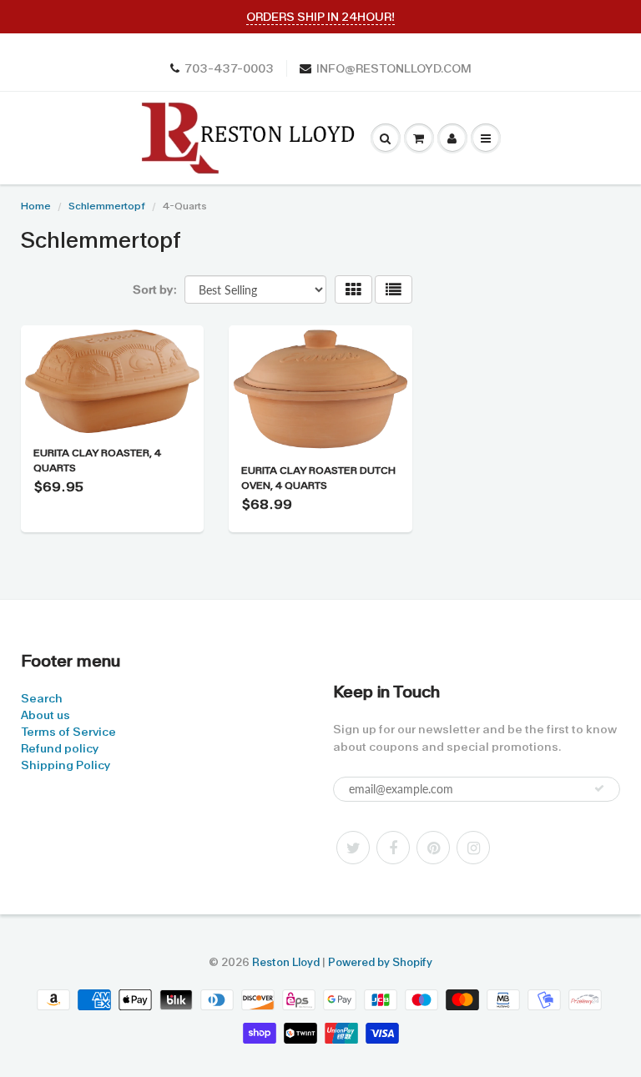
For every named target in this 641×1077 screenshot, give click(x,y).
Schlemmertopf (106, 206)
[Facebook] (393, 847)
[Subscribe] (599, 788)
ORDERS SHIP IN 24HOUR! (320, 16)
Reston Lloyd (286, 962)
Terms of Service (68, 731)
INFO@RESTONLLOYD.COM (394, 68)
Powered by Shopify (380, 962)
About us (45, 714)
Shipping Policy (65, 765)
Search (42, 698)
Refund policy (59, 748)
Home (36, 206)
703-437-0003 (229, 68)
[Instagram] (473, 847)
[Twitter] (353, 847)
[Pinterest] (433, 847)
